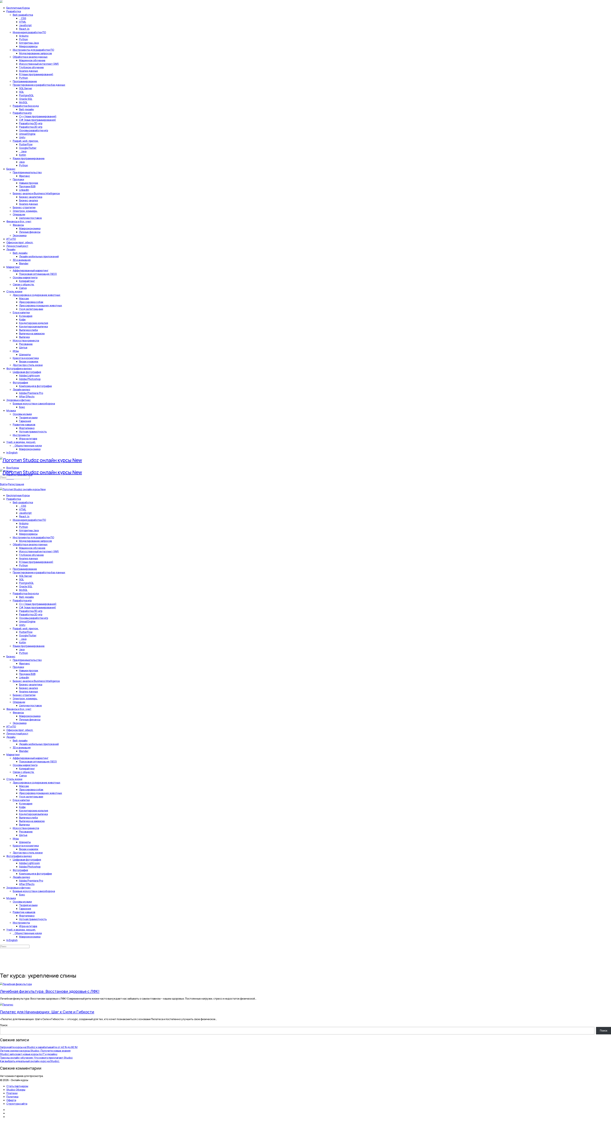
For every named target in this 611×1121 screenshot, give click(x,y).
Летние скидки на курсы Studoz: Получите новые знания (35, 1050)
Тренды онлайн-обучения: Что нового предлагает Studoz (36, 1057)
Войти (3, 484)
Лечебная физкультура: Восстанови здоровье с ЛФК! (49, 991)
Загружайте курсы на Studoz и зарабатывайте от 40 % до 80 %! (39, 1047)
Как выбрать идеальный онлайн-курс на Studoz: (30, 1061)
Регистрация (16, 484)
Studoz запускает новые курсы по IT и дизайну (28, 1054)
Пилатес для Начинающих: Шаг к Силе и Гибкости (47, 1011)
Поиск (3, 1025)
